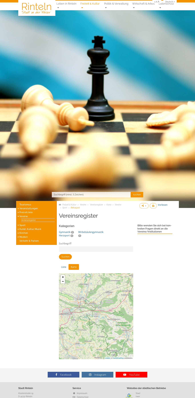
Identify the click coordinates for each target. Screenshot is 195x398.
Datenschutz (166, 3)
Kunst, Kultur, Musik (30, 229)
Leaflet (107, 358)
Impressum (81, 393)
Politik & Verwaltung (116, 3)
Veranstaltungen (28, 208)
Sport (22, 225)
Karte (108, 204)
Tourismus (25, 204)
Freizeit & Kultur (89, 3)
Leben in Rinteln (67, 3)
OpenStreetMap (118, 358)
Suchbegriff (65, 243)
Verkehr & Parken (29, 240)
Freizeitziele (26, 212)
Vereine (23, 216)
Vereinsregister (28, 220)
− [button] (63, 281)
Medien (23, 237)
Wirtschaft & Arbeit (143, 3)
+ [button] (63, 277)
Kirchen (23, 233)
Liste (63, 267)
